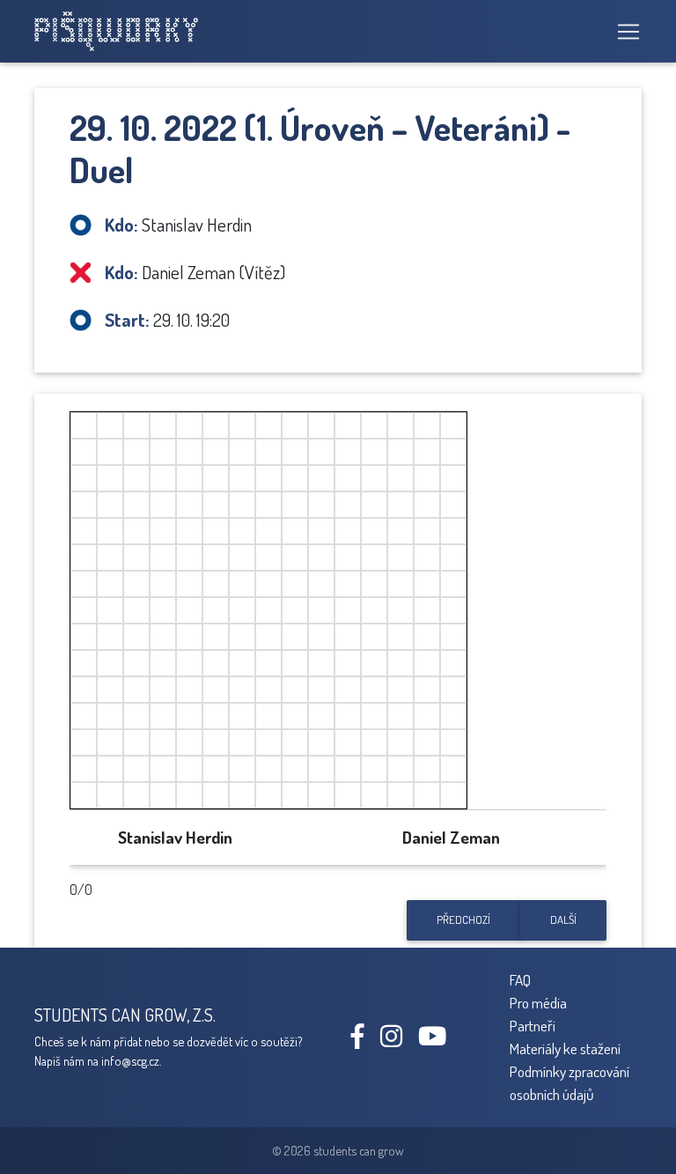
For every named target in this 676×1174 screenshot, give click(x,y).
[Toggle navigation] (623, 31)
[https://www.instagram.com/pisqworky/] (397, 1040)
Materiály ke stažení (565, 1048)
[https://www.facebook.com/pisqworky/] (364, 1040)
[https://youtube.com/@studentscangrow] (438, 1040)
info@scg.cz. (131, 1060)
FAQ (520, 979)
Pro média (538, 1002)
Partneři (532, 1025)
